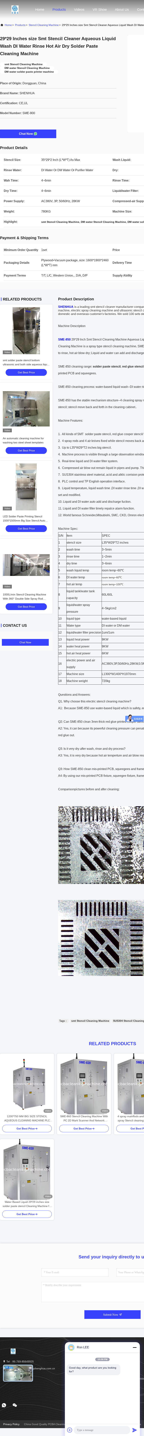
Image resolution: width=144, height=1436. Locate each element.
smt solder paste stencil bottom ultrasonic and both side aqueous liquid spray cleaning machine (26, 364)
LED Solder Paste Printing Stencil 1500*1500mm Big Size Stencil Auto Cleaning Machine (24, 520)
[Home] (15, 9)
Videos (79, 9)
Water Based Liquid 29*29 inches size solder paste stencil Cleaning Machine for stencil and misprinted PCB (27, 1204)
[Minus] (134, 1347)
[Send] (135, 1430)
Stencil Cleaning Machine (44, 24)
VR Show (100, 9)
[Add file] (69, 1430)
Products (59, 9)
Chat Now (26, 133)
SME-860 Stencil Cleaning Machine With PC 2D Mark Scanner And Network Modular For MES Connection (84, 1119)
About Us (122, 9)
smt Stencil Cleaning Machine (90, 1020)
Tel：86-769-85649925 (20, 1361)
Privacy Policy (11, 1424)
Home (39, 9)
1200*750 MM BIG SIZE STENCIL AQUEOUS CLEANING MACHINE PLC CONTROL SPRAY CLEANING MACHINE (27, 1119)
